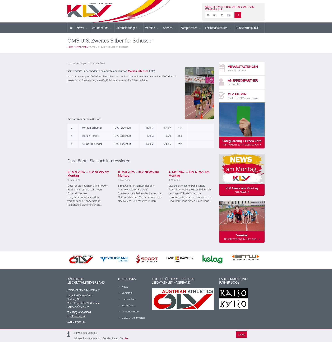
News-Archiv (82, 46)
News (81, 28)
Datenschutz (129, 299)
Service (168, 28)
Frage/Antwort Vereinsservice (160, 32)
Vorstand (107, 32)
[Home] (71, 27)
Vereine (150, 28)
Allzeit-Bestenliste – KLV (177, 31)
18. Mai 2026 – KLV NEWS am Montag (88, 173)
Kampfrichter (189, 28)
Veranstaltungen (127, 28)
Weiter (241, 334)
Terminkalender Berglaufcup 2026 (131, 32)
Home (70, 46)
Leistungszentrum (216, 28)
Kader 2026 (251, 32)
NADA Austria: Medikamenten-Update (106, 31)
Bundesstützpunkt (247, 28)
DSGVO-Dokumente (133, 317)
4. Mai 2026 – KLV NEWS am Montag (189, 173)
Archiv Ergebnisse (178, 32)
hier (126, 338)
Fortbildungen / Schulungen (195, 32)
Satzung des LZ (220, 32)
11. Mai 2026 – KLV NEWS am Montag (138, 173)
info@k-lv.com (77, 316)
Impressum (128, 305)
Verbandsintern (131, 311)
